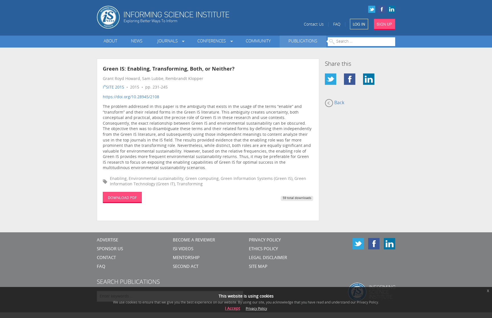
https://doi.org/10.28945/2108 (131, 97)
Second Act (185, 267)
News (136, 41)
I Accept (232, 309)
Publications (302, 41)
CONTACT (106, 258)
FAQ (337, 24)
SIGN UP (384, 24)
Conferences (212, 41)
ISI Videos (183, 249)
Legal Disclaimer (268, 258)
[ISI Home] (182, 17)
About (110, 41)
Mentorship (186, 258)
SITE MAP (258, 267)
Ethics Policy (263, 249)
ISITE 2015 (113, 87)
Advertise (107, 240)
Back (338, 103)
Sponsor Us (110, 249)
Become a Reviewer (194, 240)
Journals (168, 41)
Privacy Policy (265, 240)
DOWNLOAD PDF (122, 197)
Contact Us (314, 24)
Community (258, 41)
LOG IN (359, 24)
